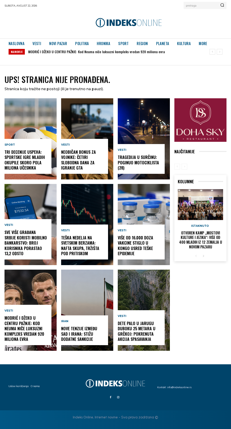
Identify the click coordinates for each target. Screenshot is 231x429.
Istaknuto (200, 226)
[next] (219, 52)
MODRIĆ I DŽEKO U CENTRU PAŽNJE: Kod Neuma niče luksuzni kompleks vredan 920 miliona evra (96, 51)
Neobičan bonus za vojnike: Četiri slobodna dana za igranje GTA (78, 160)
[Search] (222, 5)
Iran (64, 321)
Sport (10, 144)
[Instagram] (118, 397)
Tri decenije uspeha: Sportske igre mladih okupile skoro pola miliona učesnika (25, 160)
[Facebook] (110, 397)
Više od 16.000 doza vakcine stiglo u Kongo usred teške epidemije (135, 245)
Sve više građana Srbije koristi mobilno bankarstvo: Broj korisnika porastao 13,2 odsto (26, 242)
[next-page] (203, 256)
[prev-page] (177, 167)
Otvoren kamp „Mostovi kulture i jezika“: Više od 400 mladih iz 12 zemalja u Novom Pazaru (200, 240)
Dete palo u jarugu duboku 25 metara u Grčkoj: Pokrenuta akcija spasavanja (136, 331)
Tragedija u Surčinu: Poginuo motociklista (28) (138, 162)
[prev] (212, 52)
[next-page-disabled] (184, 167)
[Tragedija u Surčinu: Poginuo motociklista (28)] (144, 138)
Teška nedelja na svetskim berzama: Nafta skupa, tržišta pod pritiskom (80, 245)
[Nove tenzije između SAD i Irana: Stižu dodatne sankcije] (87, 310)
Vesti (9, 225)
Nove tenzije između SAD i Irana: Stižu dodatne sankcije (79, 334)
